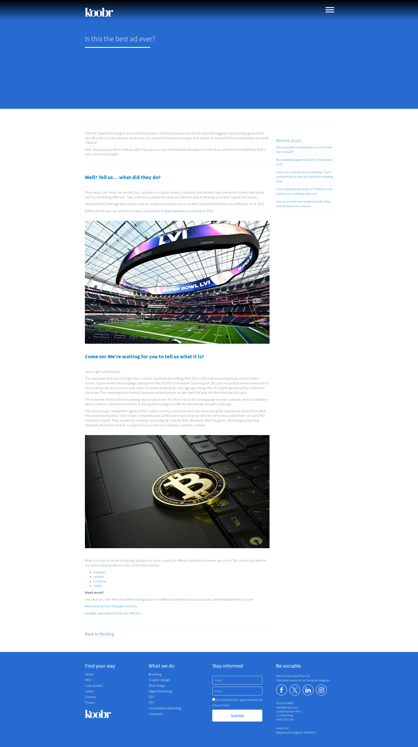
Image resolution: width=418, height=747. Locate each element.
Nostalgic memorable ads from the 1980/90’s (113, 613)
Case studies (94, 685)
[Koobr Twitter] (294, 690)
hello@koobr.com (287, 707)
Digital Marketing (160, 691)
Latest (89, 691)
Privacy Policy (220, 705)
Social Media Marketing (165, 708)
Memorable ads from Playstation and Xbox (111, 606)
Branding (155, 674)
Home (89, 674)
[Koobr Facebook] (281, 690)
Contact (90, 697)
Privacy (90, 702)
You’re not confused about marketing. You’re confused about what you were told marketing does (304, 176)
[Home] (99, 12)
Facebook (100, 581)
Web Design (157, 685)
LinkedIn (99, 577)
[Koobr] (113, 714)
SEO (152, 697)
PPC (152, 702)
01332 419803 (284, 703)
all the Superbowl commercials (183, 211)
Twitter (98, 586)
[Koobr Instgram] (321, 690)
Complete (156, 714)
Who (88, 680)
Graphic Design (159, 680)
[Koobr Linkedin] (308, 690)
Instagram (100, 572)
